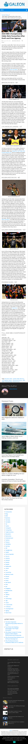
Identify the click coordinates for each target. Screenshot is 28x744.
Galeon (11, 730)
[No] (26, 740)
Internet (7, 560)
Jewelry (7, 562)
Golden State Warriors (18, 378)
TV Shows (8, 606)
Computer (8, 528)
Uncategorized (9, 608)
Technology (8, 598)
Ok (14, 742)
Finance (7, 542)
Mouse (7, 576)
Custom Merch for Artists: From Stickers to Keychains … (13, 678)
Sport (6, 592)
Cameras (7, 520)
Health (7, 552)
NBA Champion (5, 219)
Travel (7, 602)
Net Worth (8, 582)
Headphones (8, 550)
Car (6, 524)
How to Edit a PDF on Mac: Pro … (14, 663)
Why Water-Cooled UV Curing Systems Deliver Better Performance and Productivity (13, 634)
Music (6, 580)
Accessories (8, 511)
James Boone (16, 40)
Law (6, 570)
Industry (7, 558)
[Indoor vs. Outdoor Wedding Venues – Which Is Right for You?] (14, 465)
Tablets (7, 594)
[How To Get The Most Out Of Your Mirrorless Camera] (14, 490)
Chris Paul (14, 308)
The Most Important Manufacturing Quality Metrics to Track (14, 623)
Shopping (7, 588)
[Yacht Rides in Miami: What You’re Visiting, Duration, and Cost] (14, 428)
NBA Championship (7, 381)
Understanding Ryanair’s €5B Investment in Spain (13, 681)
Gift (6, 548)
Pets (6, 584)
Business (7, 518)
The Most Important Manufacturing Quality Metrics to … (12, 693)
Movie (7, 578)
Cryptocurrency (9, 532)
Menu (2, 10)
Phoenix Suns (16, 381)
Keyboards (8, 566)
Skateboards (8, 590)
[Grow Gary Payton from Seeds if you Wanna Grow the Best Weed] (14, 447)
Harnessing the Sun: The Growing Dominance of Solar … (13, 673)
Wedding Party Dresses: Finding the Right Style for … (14, 669)
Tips (6, 600)
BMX (6, 516)
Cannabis (7, 522)
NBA (24, 380)
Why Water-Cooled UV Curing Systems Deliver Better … (15, 712)
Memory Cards (9, 574)
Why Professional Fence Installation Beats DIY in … (16, 722)
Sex (6, 586)
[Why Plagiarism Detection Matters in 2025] (14, 409)
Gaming (7, 546)
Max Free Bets (13, 69)
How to (7, 556)
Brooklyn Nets (8, 378)
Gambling (7, 544)
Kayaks (7, 564)
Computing (8, 530)
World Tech (8, 612)
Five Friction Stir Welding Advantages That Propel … (13, 689)
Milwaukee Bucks (17, 380)
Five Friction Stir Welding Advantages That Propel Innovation (11, 628)
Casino (7, 526)
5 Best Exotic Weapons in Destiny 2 (13, 666)
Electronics (8, 536)
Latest (7, 568)
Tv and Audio (8, 604)
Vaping (7, 610)
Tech (6, 596)
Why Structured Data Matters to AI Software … (16, 717)
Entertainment (9, 538)
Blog (3, 42)
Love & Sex (8, 572)
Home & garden (9, 554)
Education (8, 534)
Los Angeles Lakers (7, 380)
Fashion (7, 540)
